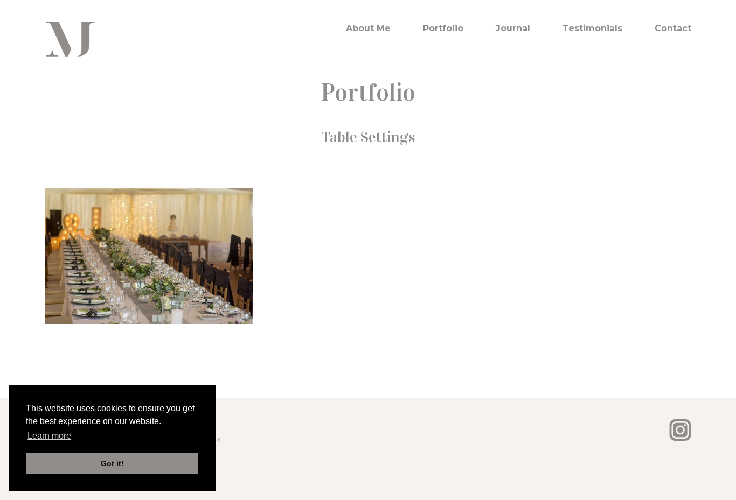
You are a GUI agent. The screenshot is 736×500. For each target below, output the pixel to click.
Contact (673, 28)
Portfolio (443, 28)
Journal (513, 28)
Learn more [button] (49, 435)
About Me (368, 28)
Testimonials (592, 28)
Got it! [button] (112, 463)
